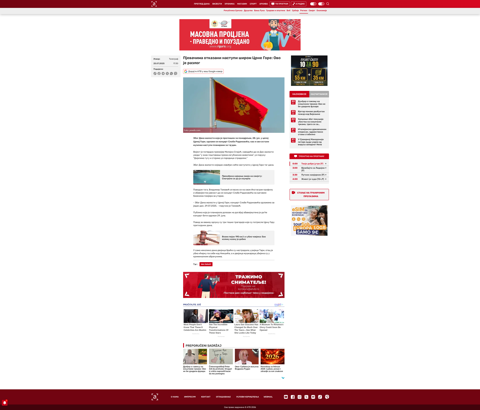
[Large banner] (240, 34)
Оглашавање (223, 397)
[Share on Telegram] (163, 73)
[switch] (313, 3)
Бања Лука (259, 10)
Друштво (248, 10)
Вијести (217, 4)
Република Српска (233, 10)
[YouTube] (286, 397)
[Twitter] (306, 397)
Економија (322, 10)
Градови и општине (275, 10)
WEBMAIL (268, 397)
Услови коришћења (247, 397)
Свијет (312, 10)
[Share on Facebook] (159, 73)
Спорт (253, 4)
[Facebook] (293, 397)
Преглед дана (202, 4)
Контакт (205, 397)
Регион (303, 10)
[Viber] (327, 397)
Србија (295, 10)
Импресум (190, 397)
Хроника (229, 4)
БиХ (288, 10)
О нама (175, 397)
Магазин (242, 4)
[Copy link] (155, 73)
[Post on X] (167, 73)
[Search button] (327, 3)
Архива (263, 4)
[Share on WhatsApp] (171, 73)
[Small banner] (309, 70)
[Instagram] (300, 397)
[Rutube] (313, 397)
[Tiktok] (320, 397)
